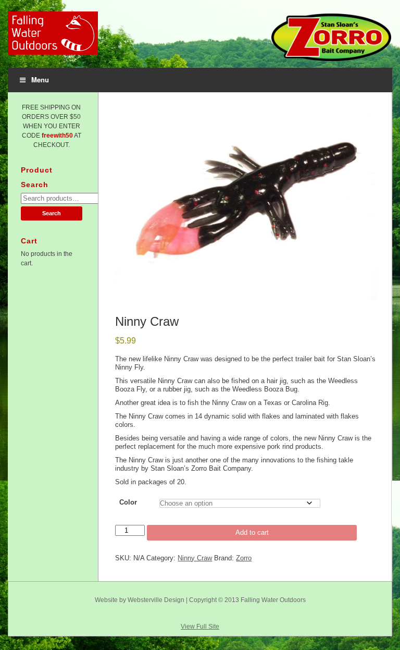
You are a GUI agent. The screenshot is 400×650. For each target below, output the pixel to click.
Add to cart (252, 532)
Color (128, 502)
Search (51, 213)
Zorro (244, 558)
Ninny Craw (195, 558)
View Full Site (200, 626)
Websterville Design (156, 600)
